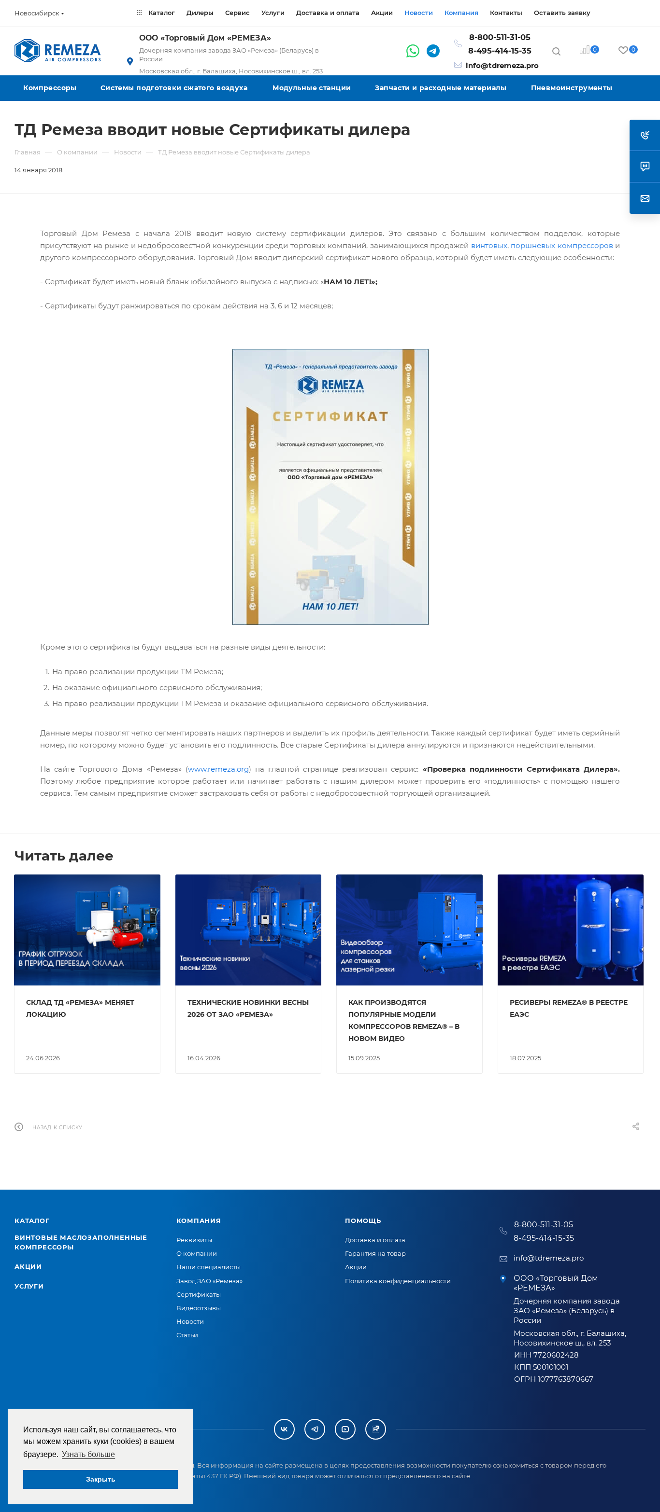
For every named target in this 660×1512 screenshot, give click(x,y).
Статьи (187, 1335)
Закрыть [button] (100, 1479)
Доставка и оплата (375, 1240)
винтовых (489, 245)
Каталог (32, 1220)
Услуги (29, 1286)
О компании (196, 1253)
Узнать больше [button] (88, 1454)
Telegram (314, 1429)
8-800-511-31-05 (500, 37)
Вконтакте (284, 1429)
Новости (190, 1321)
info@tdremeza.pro (502, 65)
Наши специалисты (208, 1267)
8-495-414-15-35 (499, 50)
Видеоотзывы (198, 1308)
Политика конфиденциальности (398, 1281)
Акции (28, 1266)
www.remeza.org (218, 769)
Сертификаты (198, 1294)
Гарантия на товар (375, 1253)
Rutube (375, 1429)
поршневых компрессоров (562, 245)
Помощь (363, 1220)
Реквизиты (194, 1240)
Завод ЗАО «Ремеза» (209, 1281)
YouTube (345, 1429)
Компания (198, 1220)
